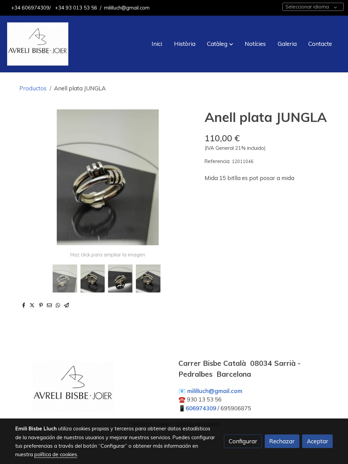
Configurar (243, 441)
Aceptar (317, 441)
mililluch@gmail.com (127, 7)
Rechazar (282, 441)
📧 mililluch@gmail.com (210, 390)
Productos (33, 88)
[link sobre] (92, 387)
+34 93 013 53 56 (75, 7)
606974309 (201, 408)
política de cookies (55, 454)
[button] (220, 44)
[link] (37, 44)
